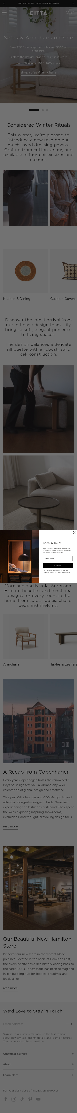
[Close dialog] (74, 532)
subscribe (57, 565)
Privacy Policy (65, 572)
